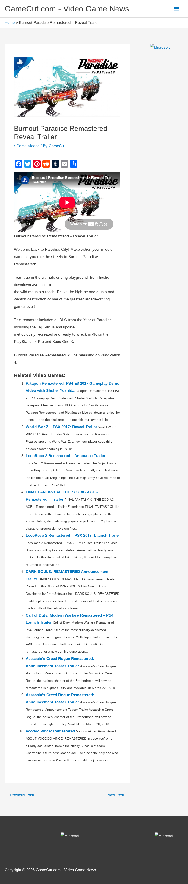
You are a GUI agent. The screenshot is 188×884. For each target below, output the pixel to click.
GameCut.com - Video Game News (67, 8)
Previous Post (19, 795)
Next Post (118, 795)
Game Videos (27, 146)
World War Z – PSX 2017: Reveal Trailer (61, 427)
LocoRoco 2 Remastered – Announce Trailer (65, 456)
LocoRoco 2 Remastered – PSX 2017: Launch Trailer (73, 535)
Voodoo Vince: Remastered (50, 731)
